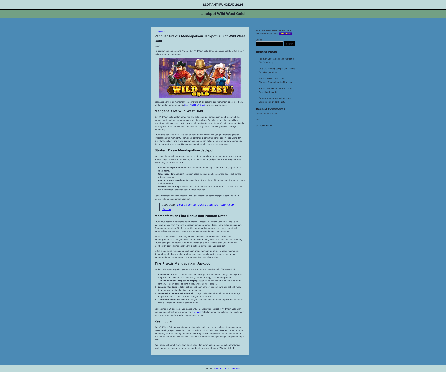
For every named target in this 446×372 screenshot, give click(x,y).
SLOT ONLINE (160, 32)
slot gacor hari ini (264, 126)
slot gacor (197, 312)
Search (259, 40)
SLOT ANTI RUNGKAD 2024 (227, 368)
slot (257, 119)
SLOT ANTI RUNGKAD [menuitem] (194, 105)
